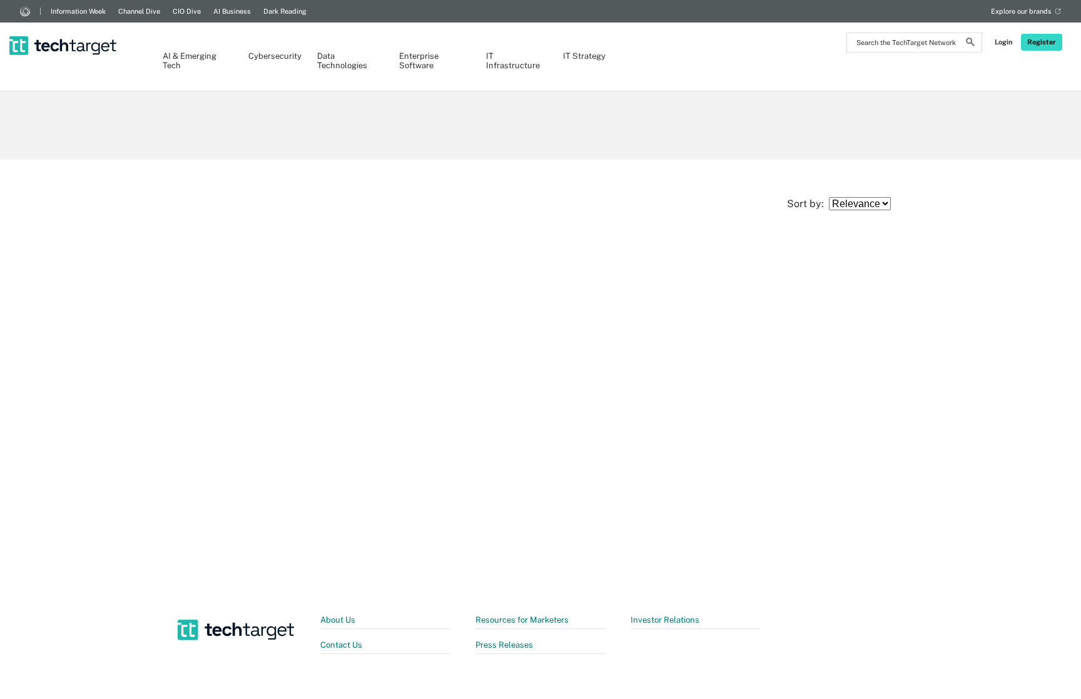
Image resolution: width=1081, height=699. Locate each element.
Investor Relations (665, 620)
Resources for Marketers (522, 620)
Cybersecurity (270, 56)
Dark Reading (285, 11)
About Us (337, 620)
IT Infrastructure (512, 60)
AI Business (232, 11)
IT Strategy (584, 56)
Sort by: (808, 204)
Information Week (78, 11)
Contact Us (341, 645)
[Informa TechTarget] (25, 11)
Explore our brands (1021, 11)
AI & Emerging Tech (189, 60)
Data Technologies (342, 60)
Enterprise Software (419, 60)
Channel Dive (139, 11)
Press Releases (504, 645)
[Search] (970, 43)
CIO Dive (187, 11)
